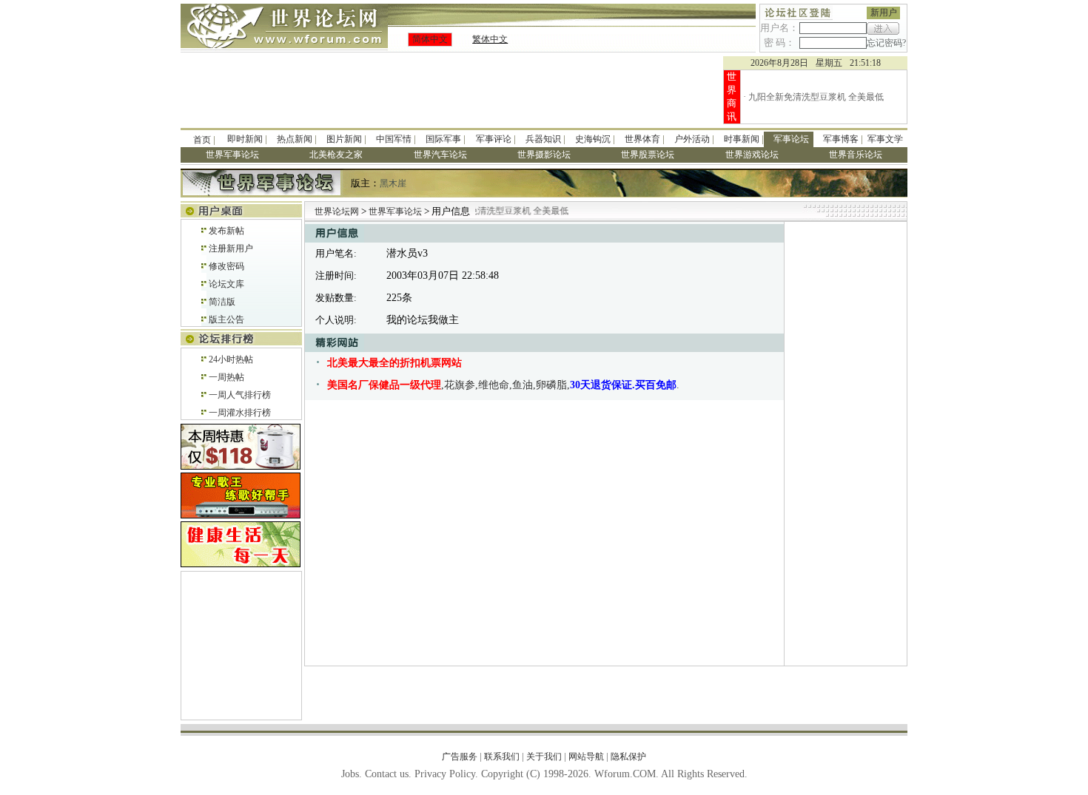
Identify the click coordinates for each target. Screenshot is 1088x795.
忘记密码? (886, 43)
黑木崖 (393, 183)
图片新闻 (344, 139)
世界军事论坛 (396, 211)
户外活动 (692, 139)
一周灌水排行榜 (240, 412)
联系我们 (502, 756)
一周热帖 (226, 377)
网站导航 (586, 756)
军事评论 (493, 139)
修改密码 (226, 266)
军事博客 (841, 139)
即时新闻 (245, 139)
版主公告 (226, 319)
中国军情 (394, 139)
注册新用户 (231, 248)
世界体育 (642, 139)
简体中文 (430, 39)
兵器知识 (543, 139)
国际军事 (443, 139)
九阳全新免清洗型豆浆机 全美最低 (816, 97)
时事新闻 (741, 139)
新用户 (883, 12)
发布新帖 (226, 231)
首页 (202, 140)
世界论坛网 (337, 211)
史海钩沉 (593, 139)
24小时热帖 (231, 359)
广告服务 (459, 756)
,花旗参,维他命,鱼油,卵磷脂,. (503, 384)
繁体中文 (490, 39)
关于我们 (544, 756)
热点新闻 (294, 139)
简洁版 (222, 302)
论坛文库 (226, 284)
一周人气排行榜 (240, 395)
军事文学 (885, 139)
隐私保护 (628, 756)
